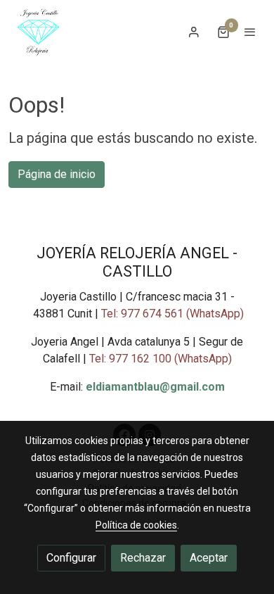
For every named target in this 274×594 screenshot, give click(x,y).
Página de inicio (57, 174)
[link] (38, 31)
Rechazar (143, 557)
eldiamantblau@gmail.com (155, 386)
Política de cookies (136, 525)
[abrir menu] (250, 31)
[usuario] (194, 31)
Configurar (71, 557)
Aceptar (209, 557)
